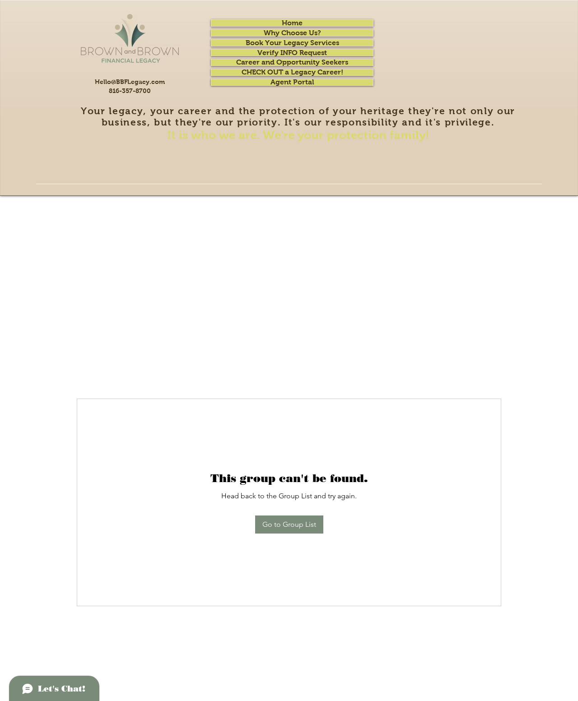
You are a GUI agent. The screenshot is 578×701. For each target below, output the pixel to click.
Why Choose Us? (292, 33)
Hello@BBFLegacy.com (130, 81)
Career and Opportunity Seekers (292, 62)
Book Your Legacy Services (292, 43)
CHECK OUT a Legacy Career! (292, 72)
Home (292, 23)
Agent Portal (292, 82)
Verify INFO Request (292, 53)
